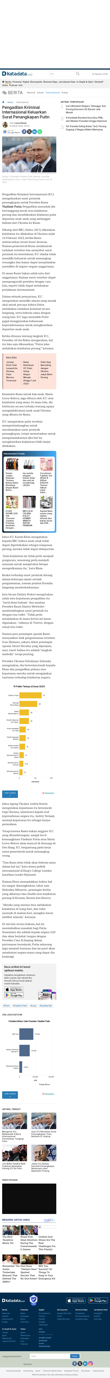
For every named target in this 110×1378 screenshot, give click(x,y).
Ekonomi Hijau (50, 82)
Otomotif (98, 82)
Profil (59, 1316)
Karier (38, 1371)
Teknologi (43, 1325)
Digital (26, 82)
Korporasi (24, 1322)
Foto (22, 1341)
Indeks (42, 1332)
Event (41, 1343)
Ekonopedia (36, 82)
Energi (65, 92)
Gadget (42, 1322)
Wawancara (7, 1338)
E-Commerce (44, 1313)
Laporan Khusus (9, 1341)
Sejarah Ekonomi (64, 1313)
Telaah (5, 1333)
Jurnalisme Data (67, 82)
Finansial (17, 82)
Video (5, 85)
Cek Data (98, 1319)
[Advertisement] (84, 154)
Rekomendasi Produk (14, 453)
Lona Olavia (20, 123)
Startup (42, 1319)
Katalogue (24, 1338)
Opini (4, 1335)
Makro (23, 1313)
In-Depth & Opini (84, 82)
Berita (8, 82)
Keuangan (24, 1316)
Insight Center (45, 1338)
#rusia (33, 1005)
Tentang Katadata (13, 1371)
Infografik (98, 1313)
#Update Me (46, 1005)
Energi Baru (80, 1313)
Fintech (42, 1316)
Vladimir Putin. (12, 206)
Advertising (28, 1371)
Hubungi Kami (98, 1371)
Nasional (31, 92)
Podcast (13, 85)
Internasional (53, 92)
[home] (3, 82)
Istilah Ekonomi (63, 1319)
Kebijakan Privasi (71, 1371)
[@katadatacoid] (90, 1363)
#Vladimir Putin (20, 1005)
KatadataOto (44, 1346)
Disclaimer (85, 1371)
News (22, 1333)
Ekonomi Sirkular (82, 1316)
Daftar (74, 1356)
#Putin (6, 1005)
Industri (40, 92)
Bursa (22, 1319)
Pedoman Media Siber (52, 1371)
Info (21, 85)
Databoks (43, 1340)
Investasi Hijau (81, 1319)
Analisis (97, 1316)
